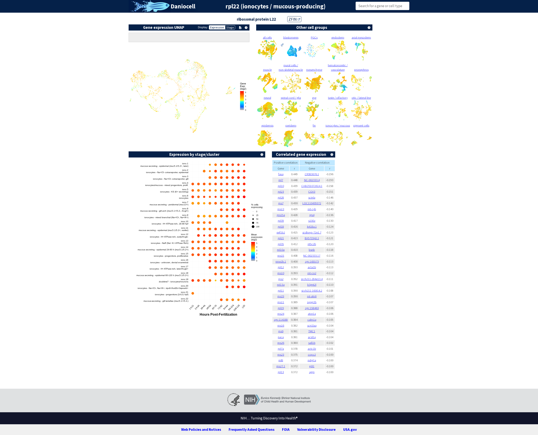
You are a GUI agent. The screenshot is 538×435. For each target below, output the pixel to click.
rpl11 (281, 290)
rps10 (280, 273)
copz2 (312, 354)
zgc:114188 (281, 320)
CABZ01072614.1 (311, 186)
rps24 (280, 314)
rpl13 (281, 372)
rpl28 (281, 197)
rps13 (280, 209)
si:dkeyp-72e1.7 (311, 232)
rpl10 (281, 186)
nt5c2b (312, 244)
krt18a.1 (312, 226)
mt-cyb (312, 209)
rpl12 (281, 267)
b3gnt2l (311, 285)
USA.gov (350, 429)
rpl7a (281, 349)
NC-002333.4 (312, 180)
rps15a (281, 215)
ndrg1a (312, 360)
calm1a (311, 320)
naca (281, 337)
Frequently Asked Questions (251, 429)
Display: (203, 27)
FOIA (286, 429)
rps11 (280, 302)
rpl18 (281, 226)
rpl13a (281, 285)
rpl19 (281, 308)
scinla (311, 197)
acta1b (312, 267)
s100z (311, 221)
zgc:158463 (312, 308)
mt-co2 (311, 273)
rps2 (281, 279)
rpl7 (280, 180)
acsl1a (312, 337)
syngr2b (311, 302)
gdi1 (311, 366)
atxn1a (312, 314)
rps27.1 (280, 366)
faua (281, 174)
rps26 (280, 343)
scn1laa (311, 325)
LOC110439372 (311, 203)
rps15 (280, 256)
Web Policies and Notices (201, 429)
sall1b (311, 343)
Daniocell (183, 6)
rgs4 (311, 215)
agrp (312, 372)
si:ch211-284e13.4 (312, 279)
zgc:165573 (312, 261)
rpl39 (281, 221)
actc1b (312, 349)
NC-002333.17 (311, 256)
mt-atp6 (311, 296)
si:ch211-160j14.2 (311, 290)
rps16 (280, 325)
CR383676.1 (312, 174)
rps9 (281, 331)
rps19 (280, 296)
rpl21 (281, 238)
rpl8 (280, 360)
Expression (217, 27)
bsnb (312, 250)
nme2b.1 (281, 261)
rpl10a (281, 250)
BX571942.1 (312, 238)
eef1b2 (281, 232)
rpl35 (281, 244)
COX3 (311, 191)
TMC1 (311, 331)
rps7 (281, 203)
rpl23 (281, 191)
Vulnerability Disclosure (316, 429)
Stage (230, 27)
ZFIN (293, 19)
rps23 (280, 354)
